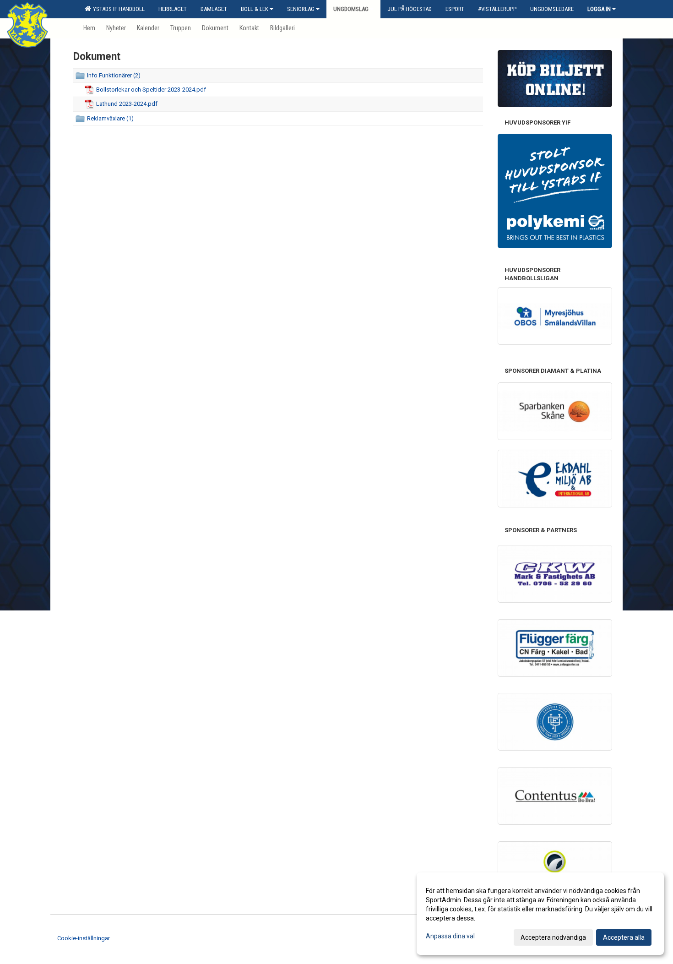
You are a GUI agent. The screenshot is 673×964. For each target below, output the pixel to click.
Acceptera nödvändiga (553, 937)
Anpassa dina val (450, 936)
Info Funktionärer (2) (114, 75)
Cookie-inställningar (83, 938)
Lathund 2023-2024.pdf (126, 103)
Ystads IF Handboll (117, 8)
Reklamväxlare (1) (110, 118)
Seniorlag (301, 8)
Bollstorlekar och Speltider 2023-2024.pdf (151, 89)
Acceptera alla (624, 937)
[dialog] (540, 913)
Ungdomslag (351, 8)
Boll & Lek (254, 8)
